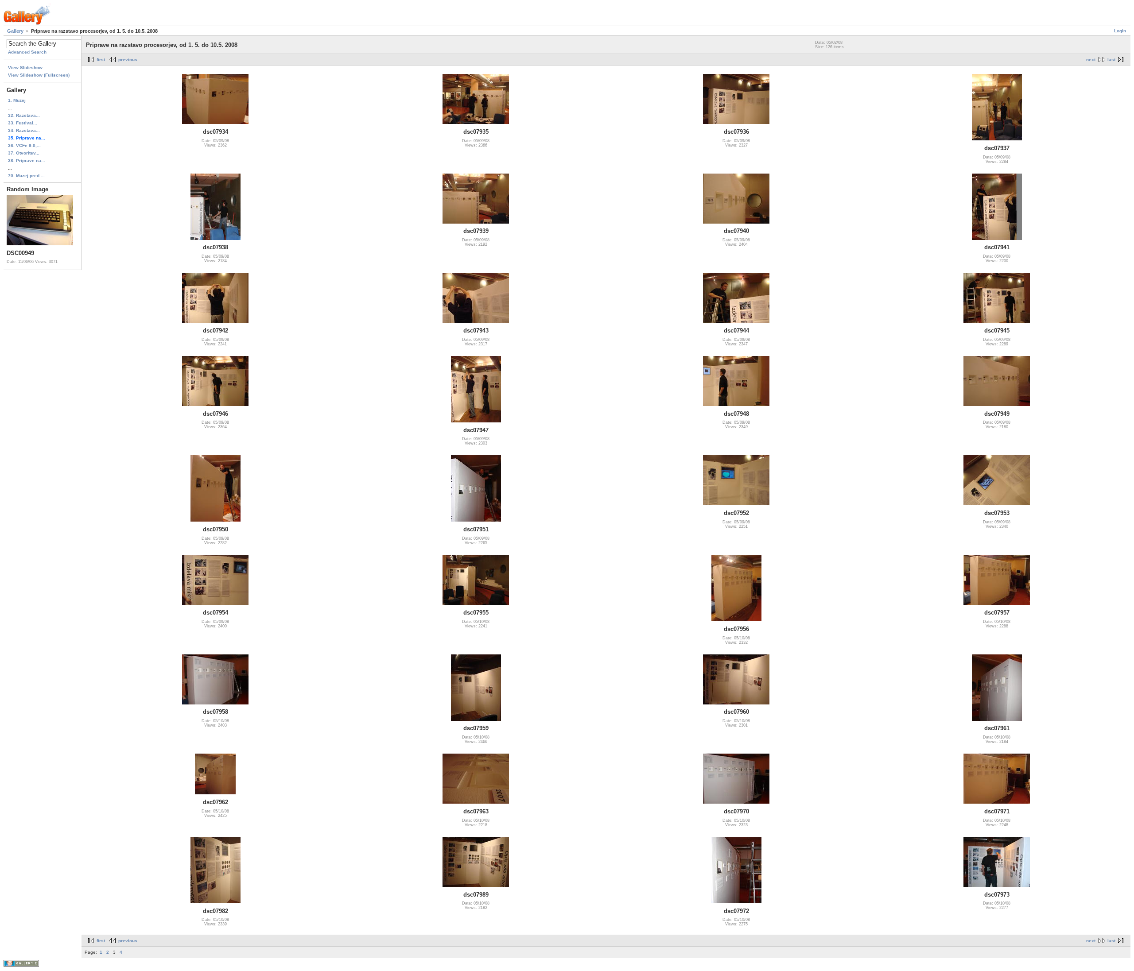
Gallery (15, 31)
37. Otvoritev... (23, 153)
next (1090, 59)
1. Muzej (17, 100)
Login (1120, 30)
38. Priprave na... (26, 160)
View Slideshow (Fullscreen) (39, 75)
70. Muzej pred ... (26, 175)
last (1111, 59)
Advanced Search (27, 52)
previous (127, 59)
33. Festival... (22, 122)
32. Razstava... (24, 115)
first (101, 59)
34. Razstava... (24, 130)
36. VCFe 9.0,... (24, 145)
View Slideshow (25, 67)
